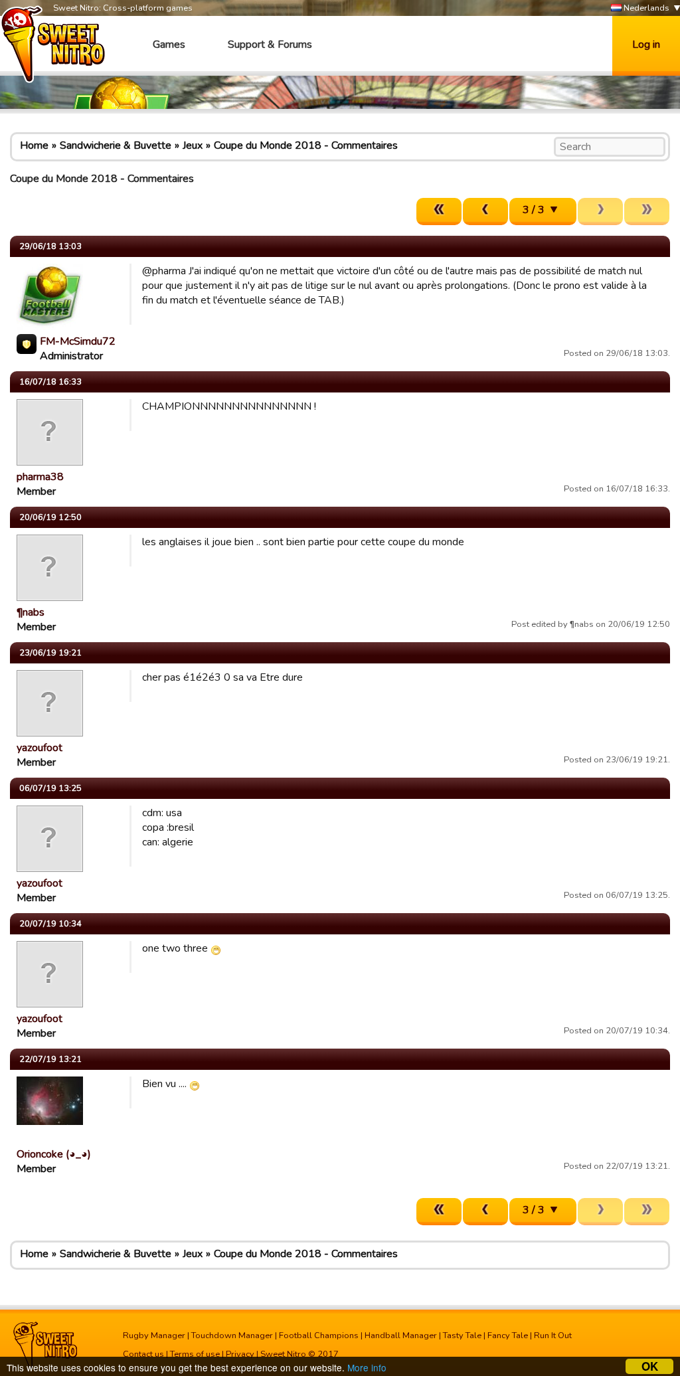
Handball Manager (401, 1335)
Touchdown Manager (232, 1335)
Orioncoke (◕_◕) (54, 1154)
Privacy (240, 1354)
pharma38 (40, 477)
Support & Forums (270, 44)
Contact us (143, 1354)
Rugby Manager (154, 1335)
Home (34, 145)
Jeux (193, 145)
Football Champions (319, 1335)
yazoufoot (39, 747)
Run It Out (553, 1335)
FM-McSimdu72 (78, 341)
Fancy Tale (507, 1335)
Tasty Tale (462, 1335)
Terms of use (195, 1354)
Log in (646, 44)
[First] (439, 211)
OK (649, 1366)
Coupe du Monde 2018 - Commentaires (306, 145)
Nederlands (645, 8)
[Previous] (485, 211)
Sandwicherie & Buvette (115, 145)
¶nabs (30, 612)
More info (366, 1367)
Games (169, 44)
